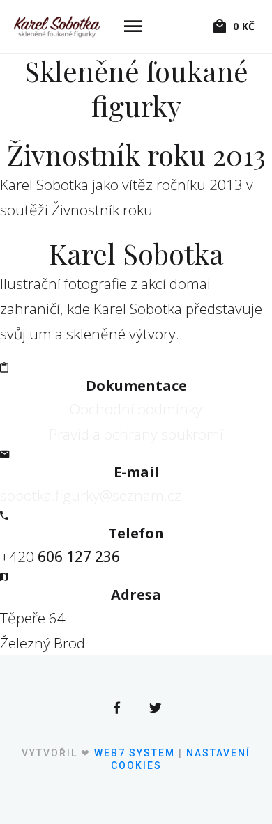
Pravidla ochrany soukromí (136, 434)
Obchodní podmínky (136, 409)
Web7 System (134, 753)
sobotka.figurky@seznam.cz (90, 495)
